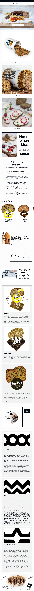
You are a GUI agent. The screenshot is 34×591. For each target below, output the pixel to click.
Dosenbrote (16, 95)
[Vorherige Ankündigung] (2, 1)
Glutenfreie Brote (16, 128)
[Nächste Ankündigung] (32, 1)
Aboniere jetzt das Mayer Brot (27, 411)
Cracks (16, 62)
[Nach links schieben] (15, 226)
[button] (2, 3)
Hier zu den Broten (24, 153)
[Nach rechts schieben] (19, 226)
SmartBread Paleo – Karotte (23, 219)
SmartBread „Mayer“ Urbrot (8, 219)
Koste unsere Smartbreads (18, 24)
